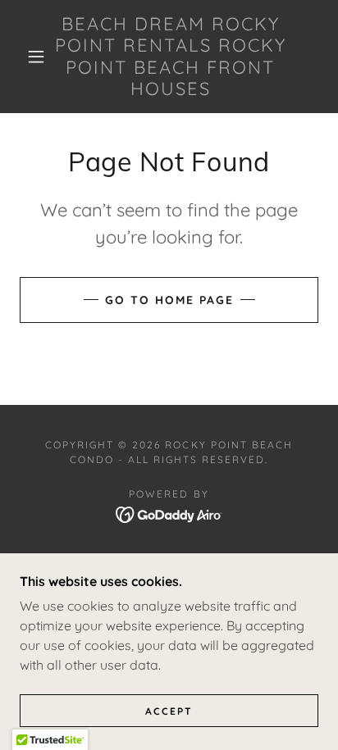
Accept (169, 711)
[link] (171, 56)
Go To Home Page (169, 300)
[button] (36, 56)
